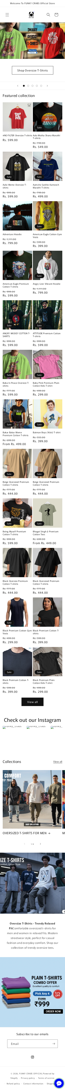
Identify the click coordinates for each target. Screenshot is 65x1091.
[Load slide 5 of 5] (41, 86)
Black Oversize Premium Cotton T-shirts (15, 582)
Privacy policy (28, 1077)
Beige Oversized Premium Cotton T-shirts (16, 483)
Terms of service (46, 1077)
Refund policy (13, 1083)
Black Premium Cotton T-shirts (46, 632)
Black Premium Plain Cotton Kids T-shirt (44, 681)
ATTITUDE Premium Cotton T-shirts (47, 334)
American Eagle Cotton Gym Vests (47, 235)
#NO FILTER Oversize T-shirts (17, 135)
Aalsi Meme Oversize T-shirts (15, 186)
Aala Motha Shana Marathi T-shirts (46, 136)
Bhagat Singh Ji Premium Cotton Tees (46, 533)
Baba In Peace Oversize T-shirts (16, 384)
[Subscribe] (54, 1043)
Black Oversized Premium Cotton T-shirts (46, 582)
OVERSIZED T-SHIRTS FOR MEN (25, 833)
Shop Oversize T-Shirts (32, 70)
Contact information (33, 1083)
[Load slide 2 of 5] (28, 86)
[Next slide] (47, 86)
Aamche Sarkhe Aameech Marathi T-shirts (46, 186)
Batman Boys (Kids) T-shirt (47, 432)
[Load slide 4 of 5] (37, 86)
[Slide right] (40, 844)
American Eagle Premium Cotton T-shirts (16, 285)
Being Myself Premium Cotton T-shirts (14, 533)
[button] (7, 15)
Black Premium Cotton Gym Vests (17, 632)
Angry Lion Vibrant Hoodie (46, 283)
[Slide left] (25, 844)
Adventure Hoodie (12, 234)
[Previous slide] (18, 86)
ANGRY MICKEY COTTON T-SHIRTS (16, 334)
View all (32, 702)
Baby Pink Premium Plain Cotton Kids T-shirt (46, 384)
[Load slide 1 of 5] (24, 86)
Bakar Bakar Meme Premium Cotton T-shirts (16, 433)
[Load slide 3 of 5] (32, 86)
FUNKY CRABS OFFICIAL (30, 1073)
